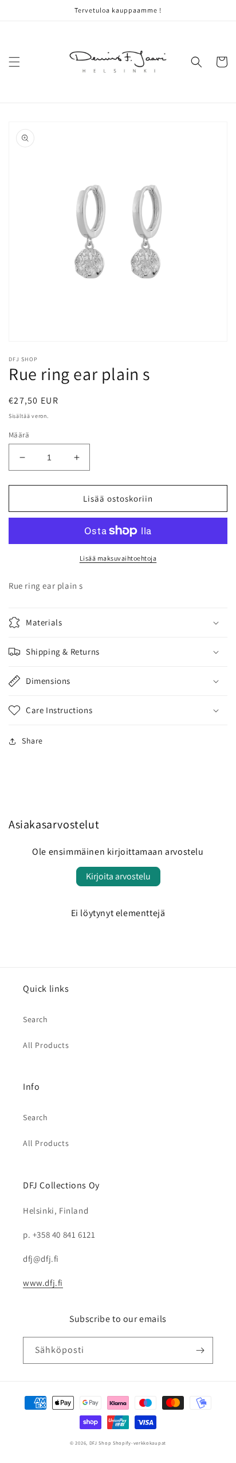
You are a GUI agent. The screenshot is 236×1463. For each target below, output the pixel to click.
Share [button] (32, 741)
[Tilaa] (200, 1350)
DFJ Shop (100, 1442)
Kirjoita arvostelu (118, 876)
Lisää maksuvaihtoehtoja (118, 558)
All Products (46, 1045)
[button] (14, 62)
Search (35, 1019)
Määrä (19, 435)
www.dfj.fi (43, 1282)
